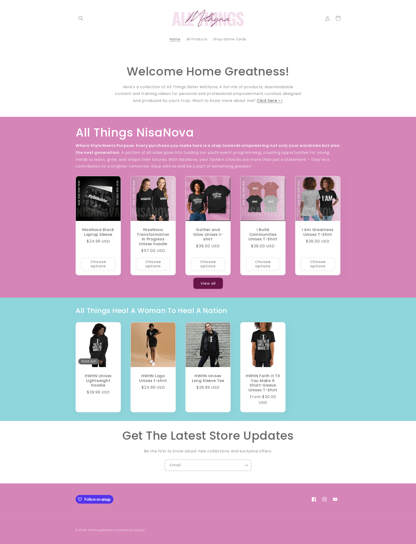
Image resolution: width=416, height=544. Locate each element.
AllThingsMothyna (101, 530)
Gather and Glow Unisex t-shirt (208, 234)
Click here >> (270, 100)
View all (208, 283)
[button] (81, 18)
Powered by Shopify (130, 530)
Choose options (98, 264)
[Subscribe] (245, 465)
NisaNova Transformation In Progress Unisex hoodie (153, 236)
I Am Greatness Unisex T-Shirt (318, 232)
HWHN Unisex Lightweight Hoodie (98, 381)
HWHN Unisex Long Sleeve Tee (208, 378)
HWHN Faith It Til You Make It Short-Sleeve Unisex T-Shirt (263, 383)
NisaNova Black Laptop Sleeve (98, 232)
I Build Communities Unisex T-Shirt (262, 234)
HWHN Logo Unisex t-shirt (153, 378)
